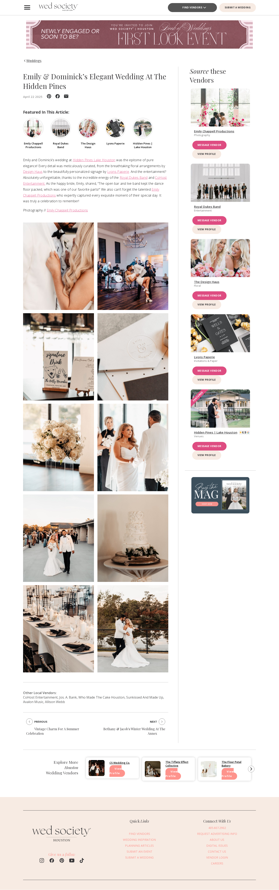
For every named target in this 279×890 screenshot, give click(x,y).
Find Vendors (192, 7)
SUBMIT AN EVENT (139, 851)
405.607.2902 (217, 828)
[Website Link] (62, 843)
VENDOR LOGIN (217, 857)
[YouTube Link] (72, 861)
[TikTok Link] (82, 861)
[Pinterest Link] (62, 861)
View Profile (207, 154)
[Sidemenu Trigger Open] (27, 7)
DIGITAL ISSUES (217, 846)
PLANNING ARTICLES (139, 846)
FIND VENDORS (139, 834)
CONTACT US (217, 851)
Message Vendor (209, 145)
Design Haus (32, 171)
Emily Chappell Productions (67, 210)
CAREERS (217, 863)
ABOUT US (217, 840)
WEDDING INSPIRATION (139, 840)
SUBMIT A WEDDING (238, 7)
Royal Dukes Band (133, 177)
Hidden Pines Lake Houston (94, 160)
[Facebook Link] (52, 861)
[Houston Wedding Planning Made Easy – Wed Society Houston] (57, 7)
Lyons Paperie (118, 171)
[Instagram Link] (42, 861)
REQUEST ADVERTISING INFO (217, 834)
